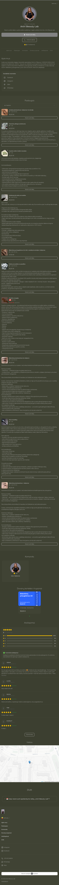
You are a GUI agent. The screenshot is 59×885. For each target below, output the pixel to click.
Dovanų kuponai (6, 833)
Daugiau (3, 675)
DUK (2, 840)
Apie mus (4, 822)
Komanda (4, 829)
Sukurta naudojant (25, 873)
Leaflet (42, 781)
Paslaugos (4, 826)
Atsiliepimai (5, 836)
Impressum (4, 881)
